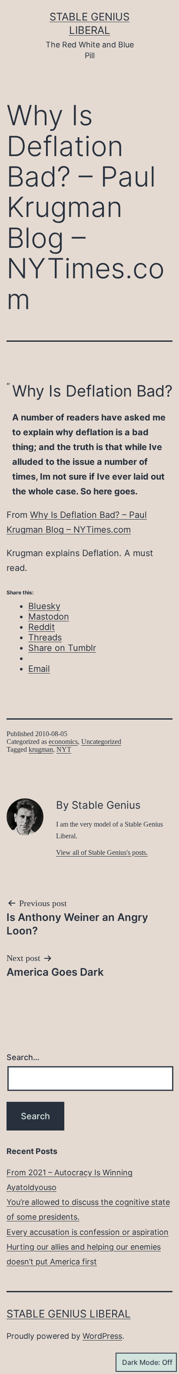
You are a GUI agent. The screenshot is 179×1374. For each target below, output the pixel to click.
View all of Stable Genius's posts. (102, 852)
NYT (63, 749)
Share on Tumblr (62, 648)
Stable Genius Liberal (69, 1313)
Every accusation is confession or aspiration (88, 1232)
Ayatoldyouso (31, 1187)
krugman (41, 749)
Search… (23, 1057)
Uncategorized (101, 741)
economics (63, 741)
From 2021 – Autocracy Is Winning (70, 1172)
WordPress (102, 1336)
